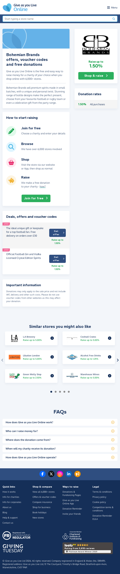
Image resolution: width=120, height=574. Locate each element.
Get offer (56, 233)
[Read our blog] (77, 475)
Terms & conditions (102, 491)
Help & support (10, 517)
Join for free (33, 198)
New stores (38, 517)
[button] (96, 44)
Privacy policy (99, 497)
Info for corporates (11, 502)
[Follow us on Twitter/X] (51, 475)
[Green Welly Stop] (52, 376)
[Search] (113, 19)
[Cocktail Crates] (109, 338)
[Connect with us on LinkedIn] (69, 475)
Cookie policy (99, 502)
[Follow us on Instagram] (60, 475)
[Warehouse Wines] (109, 376)
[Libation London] (52, 357)
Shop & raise (93, 76)
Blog (4, 512)
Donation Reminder (72, 508)
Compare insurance (42, 502)
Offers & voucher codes (44, 497)
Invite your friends (71, 513)
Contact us (7, 522)
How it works (9, 491)
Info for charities (10, 497)
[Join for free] (11, 135)
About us (6, 507)
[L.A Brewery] (52, 338)
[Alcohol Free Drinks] (109, 357)
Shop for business (41, 507)
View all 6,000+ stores (43, 491)
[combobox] (56, 19)
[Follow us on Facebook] (42, 475)
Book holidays (39, 512)
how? (43, 186)
